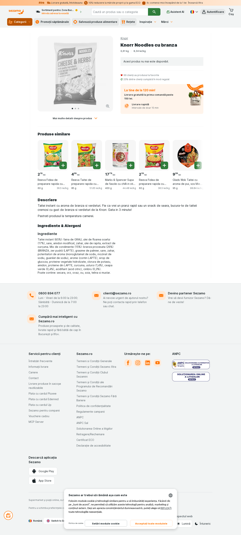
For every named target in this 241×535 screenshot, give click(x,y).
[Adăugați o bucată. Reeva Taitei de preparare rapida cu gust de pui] (97, 165)
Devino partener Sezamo (186, 293)
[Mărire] (108, 106)
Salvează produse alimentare (98, 21)
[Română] (194, 12)
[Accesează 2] (75, 108)
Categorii (20, 21)
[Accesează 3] (78, 108)
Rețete (130, 21)
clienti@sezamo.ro (117, 293)
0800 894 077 (49, 293)
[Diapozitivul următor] (106, 74)
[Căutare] (154, 12)
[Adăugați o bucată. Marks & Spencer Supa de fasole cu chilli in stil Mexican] (130, 165)
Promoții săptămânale (55, 21)
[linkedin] (147, 363)
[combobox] (119, 12)
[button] (213, 12)
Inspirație (146, 21)
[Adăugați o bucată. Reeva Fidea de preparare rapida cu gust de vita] (164, 165)
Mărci (165, 21)
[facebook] (128, 363)
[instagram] (138, 363)
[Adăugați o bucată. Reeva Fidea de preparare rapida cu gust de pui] (63, 165)
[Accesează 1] (72, 108)
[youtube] (157, 363)
